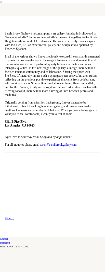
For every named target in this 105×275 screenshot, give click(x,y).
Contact (4, 238)
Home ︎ (9, 218)
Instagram (5, 242)
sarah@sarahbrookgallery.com (58, 144)
